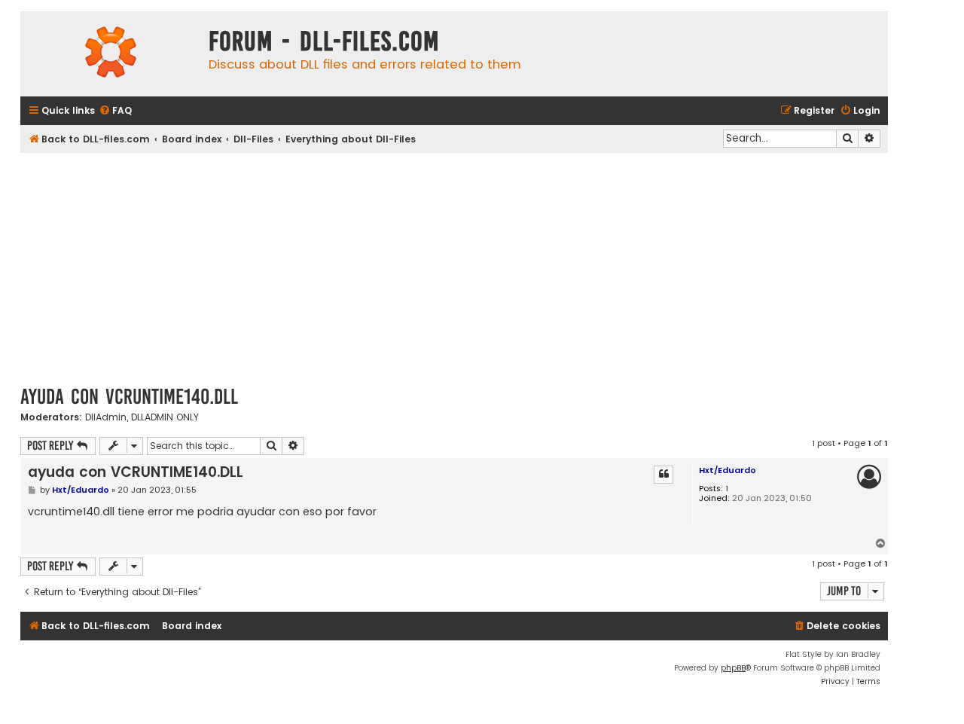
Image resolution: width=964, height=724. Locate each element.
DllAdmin (106, 417)
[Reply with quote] (663, 475)
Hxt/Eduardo (727, 470)
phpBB (733, 668)
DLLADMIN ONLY (165, 417)
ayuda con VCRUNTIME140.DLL (129, 396)
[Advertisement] (454, 265)
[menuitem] (115, 111)
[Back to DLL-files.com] (110, 54)
